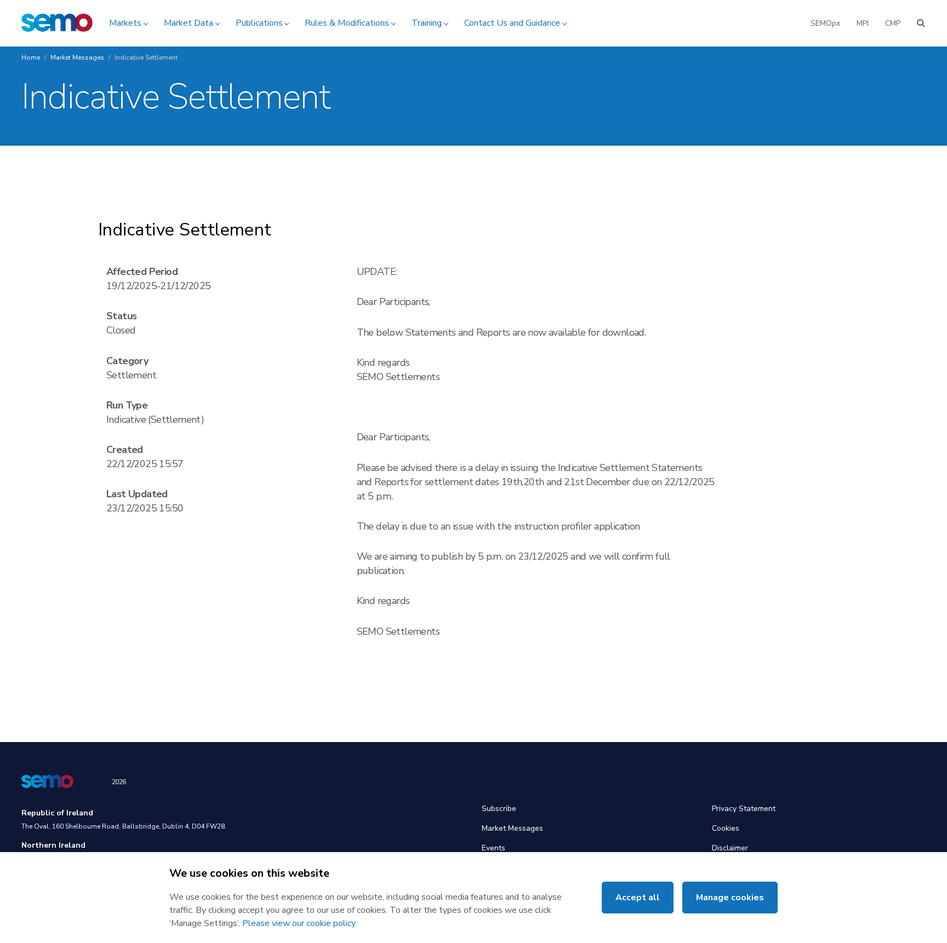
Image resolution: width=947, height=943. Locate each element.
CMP (892, 23)
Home (30, 57)
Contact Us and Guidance (512, 23)
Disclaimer (730, 848)
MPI (863, 23)
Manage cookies (730, 898)
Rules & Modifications (347, 23)
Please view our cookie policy (298, 923)
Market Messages (77, 57)
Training (427, 23)
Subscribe (499, 808)
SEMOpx (825, 23)
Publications (259, 23)
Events (493, 848)
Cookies (725, 828)
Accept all (637, 898)
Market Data (188, 23)
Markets (125, 23)
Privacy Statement (743, 808)
